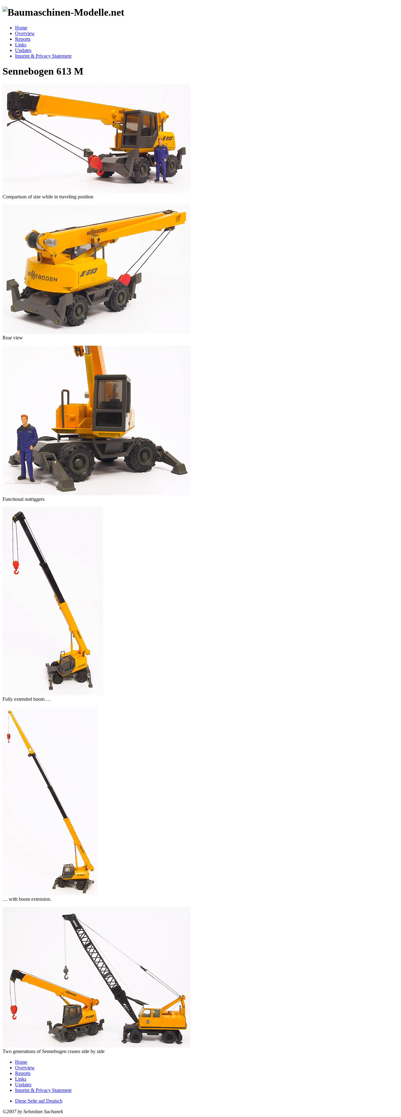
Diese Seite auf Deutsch (38, 1101)
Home (21, 27)
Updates (23, 50)
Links (20, 44)
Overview (25, 33)
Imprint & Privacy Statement (43, 56)
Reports (22, 39)
